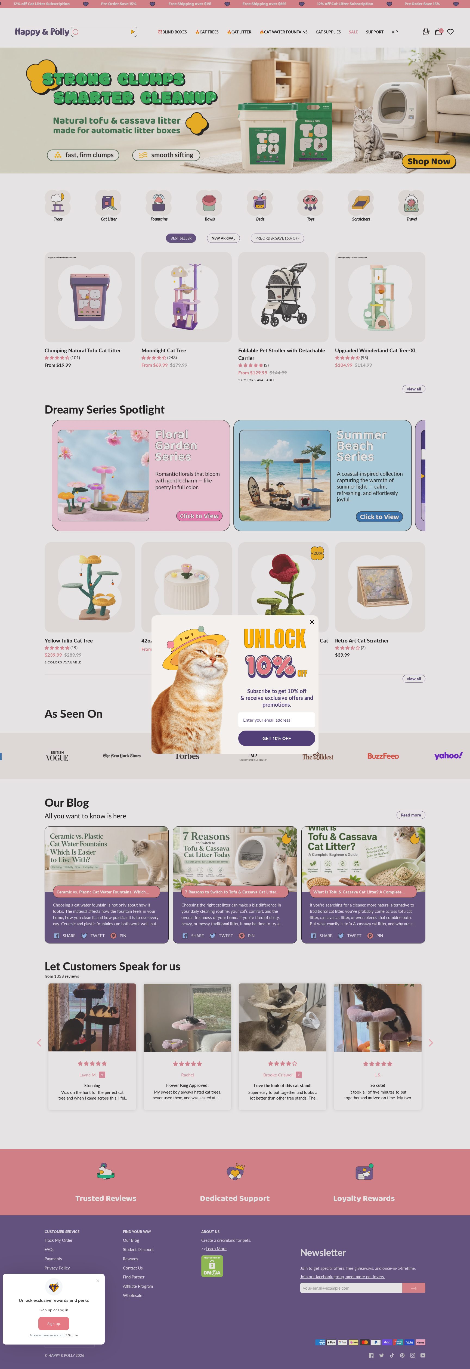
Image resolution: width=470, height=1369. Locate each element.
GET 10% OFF (276, 738)
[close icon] (312, 621)
